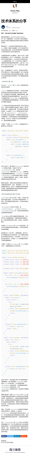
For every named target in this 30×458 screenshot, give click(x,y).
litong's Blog (15, 11)
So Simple (23, 452)
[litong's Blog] (15, 6)
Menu (15, 1)
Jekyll (19, 452)
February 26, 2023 (16, 27)
